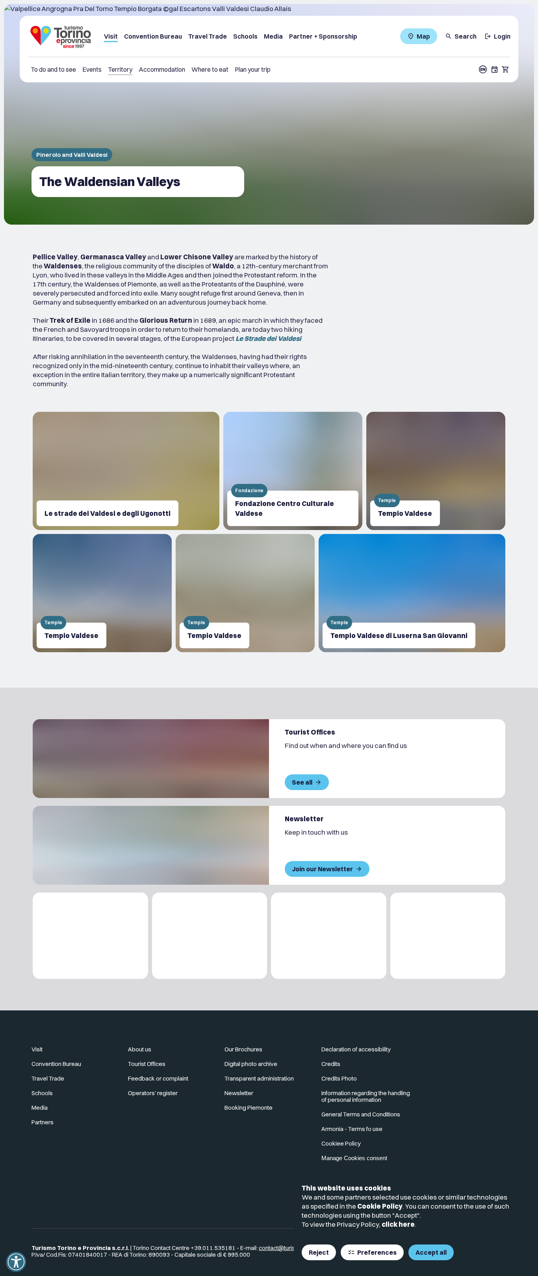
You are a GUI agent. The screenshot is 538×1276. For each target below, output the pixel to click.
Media (273, 36)
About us (139, 1049)
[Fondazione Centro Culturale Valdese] (292, 471)
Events (92, 69)
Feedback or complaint (158, 1078)
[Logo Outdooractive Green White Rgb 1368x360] (448, 936)
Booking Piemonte (248, 1107)
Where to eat (209, 69)
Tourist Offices (146, 1064)
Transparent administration (259, 1078)
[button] (16, 1262)
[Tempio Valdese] (435, 471)
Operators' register (153, 1093)
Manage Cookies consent (354, 1158)
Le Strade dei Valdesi (268, 338)
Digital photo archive (250, 1064)
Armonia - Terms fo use (351, 1129)
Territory (120, 69)
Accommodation (162, 69)
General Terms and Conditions (360, 1114)
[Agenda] (494, 69)
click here (398, 1224)
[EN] (483, 69)
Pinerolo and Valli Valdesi (72, 154)
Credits (330, 1064)
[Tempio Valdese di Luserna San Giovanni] (412, 593)
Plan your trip (253, 69)
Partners (43, 1122)
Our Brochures (243, 1049)
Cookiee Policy (341, 1143)
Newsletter (238, 1093)
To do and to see (53, 69)
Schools (245, 36)
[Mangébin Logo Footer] (209, 936)
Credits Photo (339, 1078)
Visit (111, 36)
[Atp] (90, 936)
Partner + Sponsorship (323, 36)
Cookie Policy (380, 1206)
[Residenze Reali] (328, 936)
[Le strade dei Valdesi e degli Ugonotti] (126, 471)
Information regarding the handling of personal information (365, 1096)
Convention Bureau (153, 36)
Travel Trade (207, 36)
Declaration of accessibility (356, 1049)
